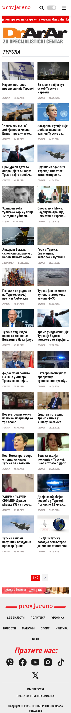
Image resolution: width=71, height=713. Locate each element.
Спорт (45, 628)
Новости (9, 628)
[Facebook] (23, 662)
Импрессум (35, 689)
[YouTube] (35, 662)
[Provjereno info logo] (16, 7)
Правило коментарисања (35, 696)
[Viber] (10, 662)
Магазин (28, 628)
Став (35, 639)
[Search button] (41, 8)
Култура (62, 628)
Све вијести (16, 618)
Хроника (57, 618)
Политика (38, 618)
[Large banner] (35, 590)
